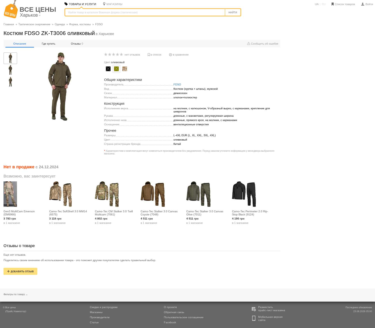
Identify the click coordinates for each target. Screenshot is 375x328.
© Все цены (9, 307)
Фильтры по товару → (16, 294)
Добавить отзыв (22, 271)
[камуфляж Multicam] (125, 69)
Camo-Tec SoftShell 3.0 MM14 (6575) (68, 213)
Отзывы (77, 43)
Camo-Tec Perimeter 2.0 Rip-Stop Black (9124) (250, 213)
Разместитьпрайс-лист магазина (271, 309)
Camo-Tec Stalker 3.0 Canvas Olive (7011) (204, 213)
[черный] (108, 69)
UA (317, 4)
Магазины (96, 312)
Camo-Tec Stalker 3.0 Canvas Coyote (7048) (159, 213)
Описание (19, 43)
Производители (100, 317)
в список (156, 54)
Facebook (170, 322)
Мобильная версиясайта (270, 318)
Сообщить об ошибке (264, 43)
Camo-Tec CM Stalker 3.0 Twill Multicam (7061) (114, 213)
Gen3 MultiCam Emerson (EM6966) (19, 213)
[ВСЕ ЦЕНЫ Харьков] (11, 17)
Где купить (48, 43)
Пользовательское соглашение (184, 317)
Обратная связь (174, 312)
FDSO (177, 84)
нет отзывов (132, 54)
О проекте (170, 307)
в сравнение (181, 54)
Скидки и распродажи (104, 307)
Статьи (94, 322)
